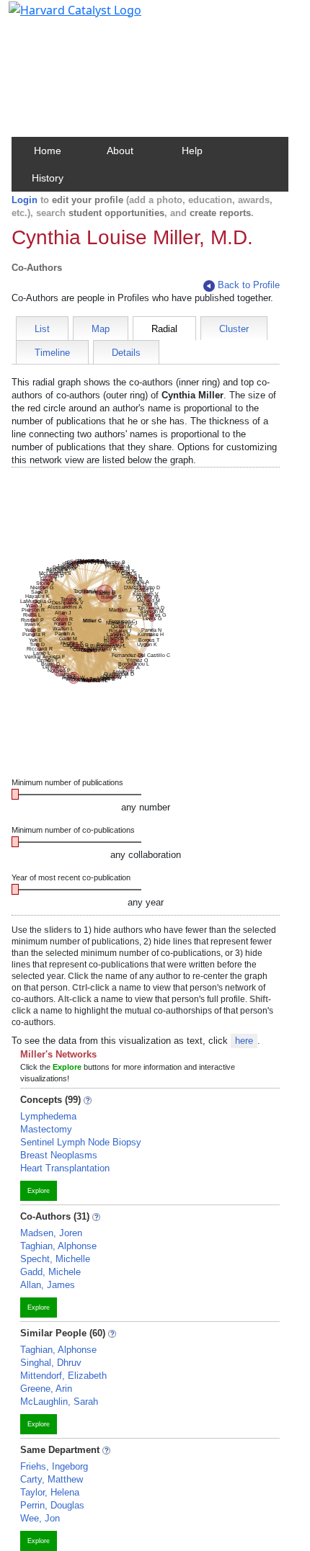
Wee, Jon (40, 1518)
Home (47, 150)
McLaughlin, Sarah (59, 1401)
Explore (38, 1190)
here (244, 1040)
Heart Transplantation (65, 1168)
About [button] (120, 150)
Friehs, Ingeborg (54, 1466)
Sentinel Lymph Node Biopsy (80, 1142)
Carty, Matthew (51, 1479)
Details (126, 352)
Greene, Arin (46, 1388)
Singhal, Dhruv (50, 1362)
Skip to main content (60, 17)
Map (101, 328)
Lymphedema (48, 1116)
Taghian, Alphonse (58, 1246)
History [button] (47, 178)
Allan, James (47, 1284)
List (42, 328)
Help (192, 150)
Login (24, 200)
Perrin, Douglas (52, 1505)
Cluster (234, 328)
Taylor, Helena (49, 1492)
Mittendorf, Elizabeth (63, 1375)
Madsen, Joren (51, 1233)
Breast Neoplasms (58, 1155)
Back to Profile (249, 285)
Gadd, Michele (50, 1271)
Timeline (52, 352)
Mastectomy (46, 1129)
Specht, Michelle (55, 1258)
